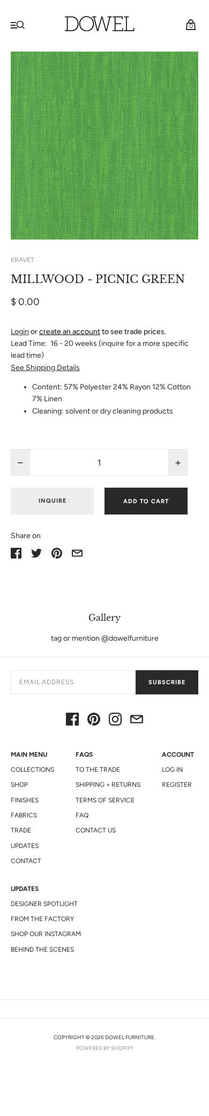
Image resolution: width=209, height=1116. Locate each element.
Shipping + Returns (108, 784)
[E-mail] (136, 721)
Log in (172, 769)
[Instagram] (115, 721)
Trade (21, 830)
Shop (19, 784)
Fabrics (24, 815)
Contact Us (96, 830)
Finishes (25, 800)
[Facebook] (72, 721)
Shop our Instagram (46, 934)
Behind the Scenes (42, 949)
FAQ (82, 815)
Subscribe (166, 682)
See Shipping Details (45, 367)
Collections (32, 769)
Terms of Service (105, 800)
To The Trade (98, 769)
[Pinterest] (93, 721)
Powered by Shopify (104, 1048)
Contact (26, 861)
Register (177, 784)
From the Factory (42, 919)
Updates (25, 846)
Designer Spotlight (44, 904)
